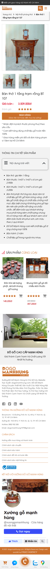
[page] (4, 403)
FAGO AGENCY (29, 552)
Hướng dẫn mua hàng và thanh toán (17, 440)
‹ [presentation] (2, 331)
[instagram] (15, 403)
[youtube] (21, 403)
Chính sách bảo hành (11, 450)
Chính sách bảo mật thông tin (14, 460)
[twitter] (9, 403)
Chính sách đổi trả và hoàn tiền (15, 455)
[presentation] (2, 272)
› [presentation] (48, 331)
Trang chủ (7, 14)
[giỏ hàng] (5, 562)
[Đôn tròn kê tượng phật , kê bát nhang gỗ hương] (13, 268)
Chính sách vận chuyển (11, 445)
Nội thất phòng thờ (24, 14)
